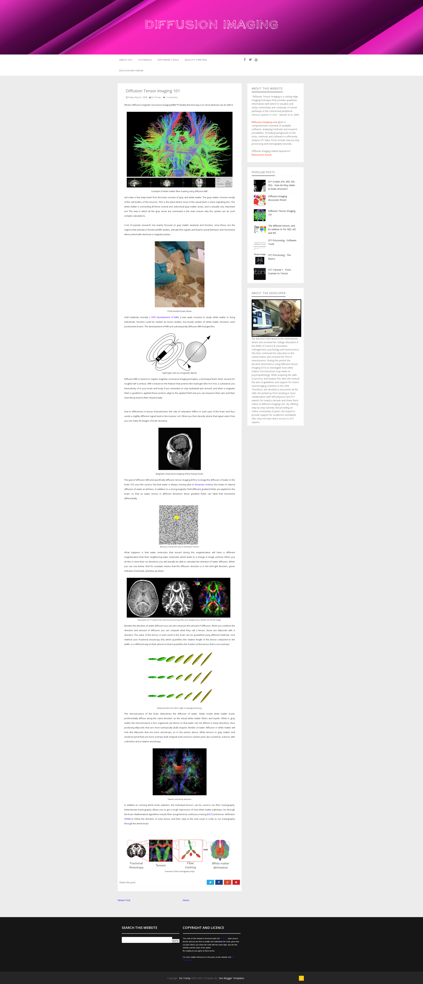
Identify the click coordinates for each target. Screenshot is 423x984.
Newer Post (124, 900)
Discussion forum (262, 154)
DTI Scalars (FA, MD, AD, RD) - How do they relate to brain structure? (281, 185)
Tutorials (145, 59)
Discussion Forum (131, 70)
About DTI (126, 59)
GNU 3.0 (223, 938)
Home (186, 900)
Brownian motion (203, 484)
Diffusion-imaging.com (264, 122)
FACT (209, 814)
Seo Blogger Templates (231, 978)
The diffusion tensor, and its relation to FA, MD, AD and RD (282, 229)
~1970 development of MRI (164, 317)
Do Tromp (185, 978)
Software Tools (168, 59)
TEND (127, 818)
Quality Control (196, 59)
